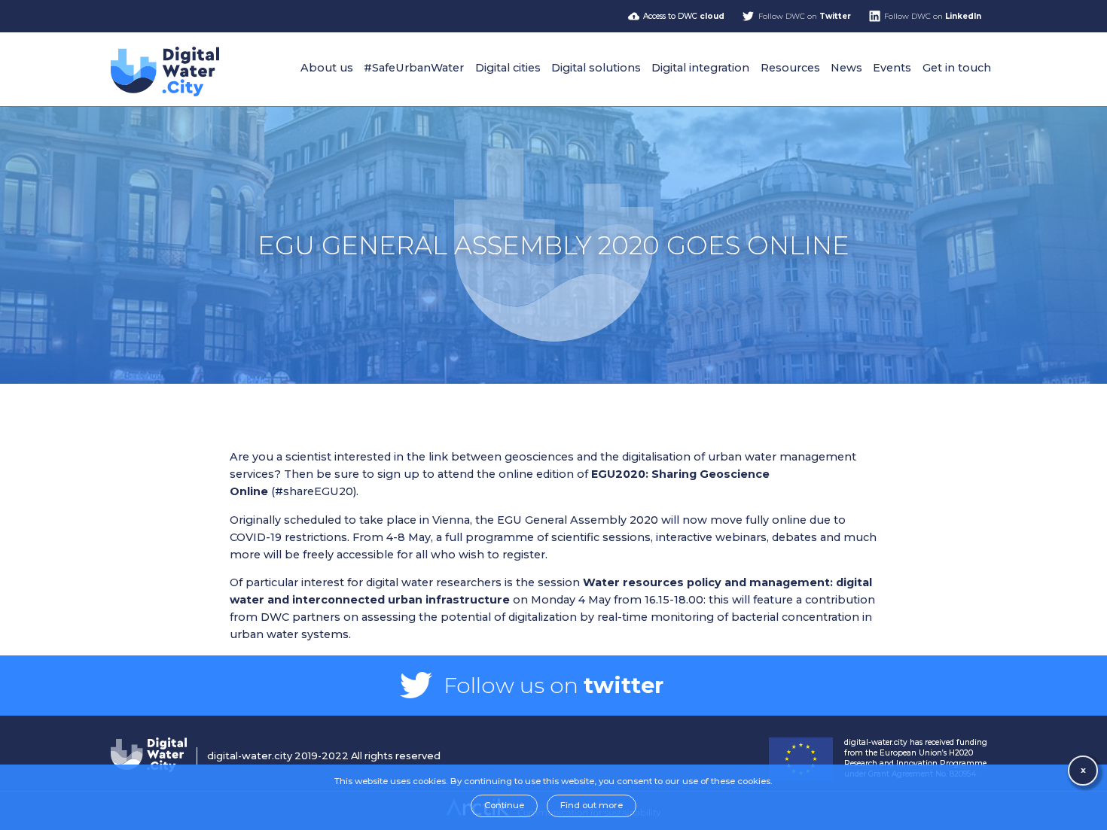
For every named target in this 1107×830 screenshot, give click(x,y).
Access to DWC (683, 16)
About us (326, 67)
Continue (504, 805)
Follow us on (553, 685)
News (846, 67)
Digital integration (700, 67)
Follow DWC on (804, 16)
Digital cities (508, 67)
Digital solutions (596, 67)
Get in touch (956, 67)
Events (892, 67)
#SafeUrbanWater (414, 67)
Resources (790, 67)
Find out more (591, 805)
